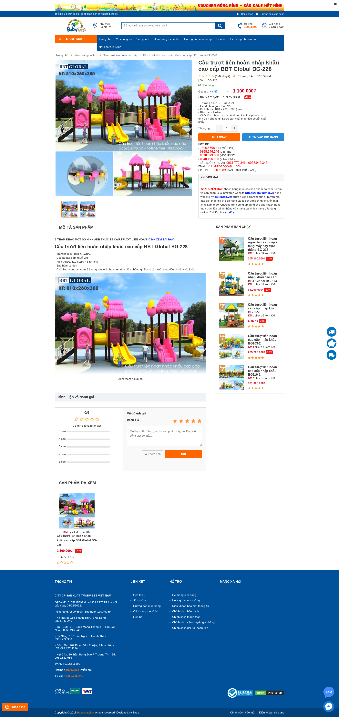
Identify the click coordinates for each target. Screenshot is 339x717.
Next (186, 209)
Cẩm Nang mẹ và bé (167, 39)
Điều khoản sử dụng (271, 712)
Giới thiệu (138, 594)
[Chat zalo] (331, 355)
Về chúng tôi (124, 39)
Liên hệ (221, 39)
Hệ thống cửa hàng (183, 594)
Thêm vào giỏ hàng (263, 137)
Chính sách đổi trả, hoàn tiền (189, 627)
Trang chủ (105, 39)
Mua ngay (219, 137)
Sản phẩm (142, 39)
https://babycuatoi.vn (259, 192)
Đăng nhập (247, 14)
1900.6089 (218, 170)
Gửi (183, 454)
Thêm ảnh (154, 453)
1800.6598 (207, 148)
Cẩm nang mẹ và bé (145, 611)
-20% (248, 97)
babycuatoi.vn (86, 712)
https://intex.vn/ (221, 196)
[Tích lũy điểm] (331, 343)
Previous (60, 209)
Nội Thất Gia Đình (110, 46)
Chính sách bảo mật (242, 712)
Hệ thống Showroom (243, 39)
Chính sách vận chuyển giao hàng (193, 622)
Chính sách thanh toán (185, 616)
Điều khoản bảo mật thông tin (190, 605)
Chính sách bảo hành (185, 611)
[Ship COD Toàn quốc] (331, 332)
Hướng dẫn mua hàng (272, 14)
